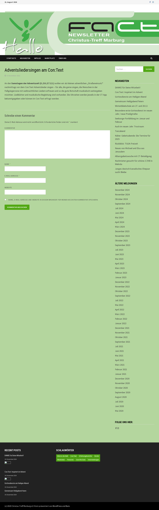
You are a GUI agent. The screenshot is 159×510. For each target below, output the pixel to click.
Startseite (11, 58)
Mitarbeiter (61, 460)
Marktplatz (50, 58)
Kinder (97, 456)
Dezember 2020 (122, 378)
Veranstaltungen (93, 460)
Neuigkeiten (25, 58)
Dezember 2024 (122, 189)
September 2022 (122, 295)
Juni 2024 (119, 212)
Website (8, 187)
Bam (68, 506)
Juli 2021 (119, 346)
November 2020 (122, 383)
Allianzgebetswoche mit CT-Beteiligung (133, 156)
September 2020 (122, 392)
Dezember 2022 (122, 281)
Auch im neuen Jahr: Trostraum (129, 126)
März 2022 (120, 314)
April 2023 (119, 263)
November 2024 (122, 194)
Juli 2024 (119, 208)
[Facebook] (150, 1)
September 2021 (122, 341)
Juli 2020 (119, 401)
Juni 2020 (119, 406)
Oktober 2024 (121, 199)
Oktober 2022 (121, 291)
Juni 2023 (119, 254)
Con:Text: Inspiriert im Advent (129, 92)
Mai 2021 (119, 355)
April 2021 (119, 360)
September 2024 (122, 203)
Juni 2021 (119, 351)
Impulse (37, 58)
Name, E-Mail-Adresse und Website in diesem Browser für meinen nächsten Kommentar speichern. (53, 200)
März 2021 (120, 364)
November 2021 (122, 332)
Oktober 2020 (121, 387)
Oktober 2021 (121, 337)
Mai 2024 (119, 217)
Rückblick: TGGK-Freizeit (126, 143)
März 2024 (120, 226)
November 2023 (122, 235)
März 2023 (120, 268)
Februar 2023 (121, 272)
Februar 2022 (121, 318)
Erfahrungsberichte (85, 456)
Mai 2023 (119, 258)
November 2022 (122, 286)
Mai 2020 (119, 410)
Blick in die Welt (62, 456)
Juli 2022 (119, 300)
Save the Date (80, 460)
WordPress (57, 506)
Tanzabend (120, 131)
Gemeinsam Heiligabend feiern (129, 101)
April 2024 (119, 222)
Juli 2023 (119, 249)
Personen (70, 460)
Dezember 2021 (122, 328)
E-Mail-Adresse (12, 176)
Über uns (62, 58)
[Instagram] (153, 1)
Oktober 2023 (121, 240)
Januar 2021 (120, 374)
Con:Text (74, 456)
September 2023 (122, 245)
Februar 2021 (121, 369)
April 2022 (119, 309)
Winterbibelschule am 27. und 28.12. (131, 105)
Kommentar (10, 128)
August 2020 (121, 397)
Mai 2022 (119, 305)
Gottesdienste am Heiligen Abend (130, 96)
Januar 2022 (120, 323)
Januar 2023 (120, 277)
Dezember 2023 (122, 231)
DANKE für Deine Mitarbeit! (127, 87)
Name (8, 164)
